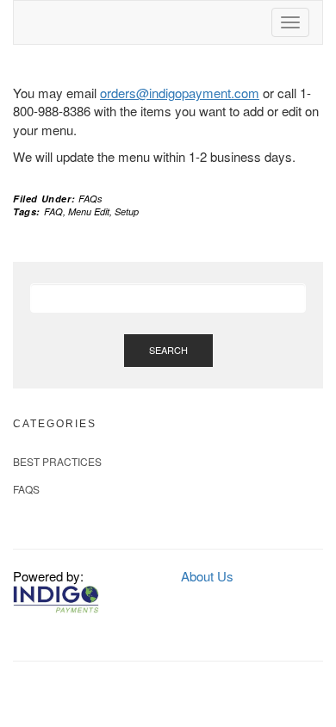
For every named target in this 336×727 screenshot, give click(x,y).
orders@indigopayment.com (179, 93)
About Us (207, 576)
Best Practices (57, 461)
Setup (127, 211)
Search (168, 350)
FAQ (53, 211)
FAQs (90, 198)
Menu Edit (88, 211)
